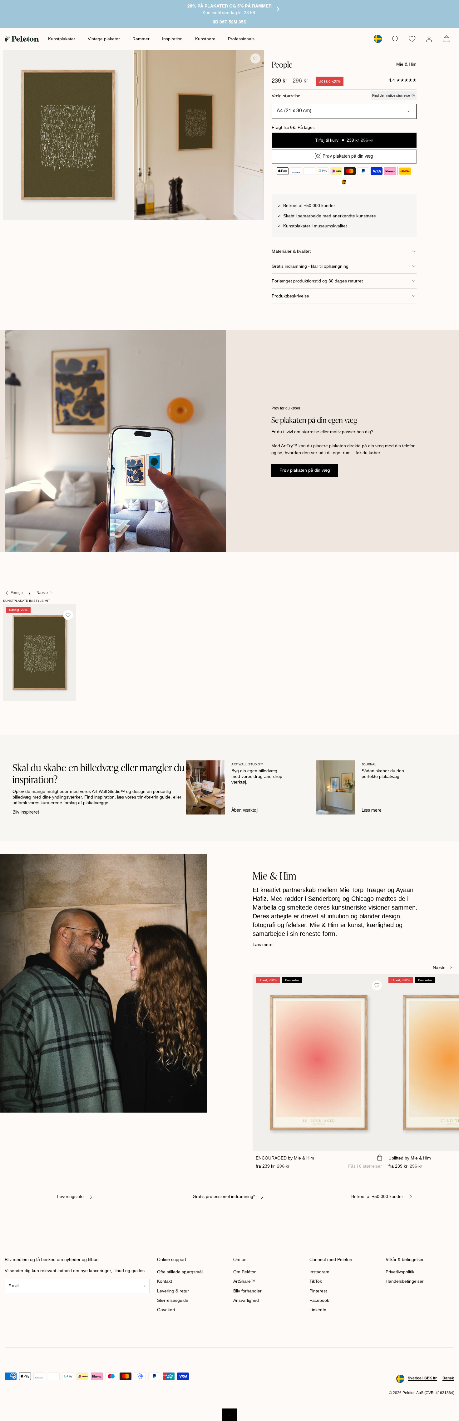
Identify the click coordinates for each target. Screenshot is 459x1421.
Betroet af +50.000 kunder (377, 1196)
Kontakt (164, 1281)
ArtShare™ (244, 1281)
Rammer (141, 38)
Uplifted (409, 1157)
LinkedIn (317, 1309)
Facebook (319, 1300)
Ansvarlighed (246, 1300)
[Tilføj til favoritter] (255, 58)
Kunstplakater (61, 38)
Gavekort (166, 1309)
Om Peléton (245, 1271)
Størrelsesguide (172, 1300)
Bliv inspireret (25, 812)
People (13, 707)
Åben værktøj (244, 810)
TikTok (315, 1281)
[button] (395, 38)
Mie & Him (406, 64)
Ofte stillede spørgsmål (180, 1271)
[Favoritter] (412, 39)
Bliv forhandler (247, 1290)
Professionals (241, 38)
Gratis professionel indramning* (224, 1196)
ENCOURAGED (285, 1157)
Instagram (319, 1271)
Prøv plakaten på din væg (304, 470)
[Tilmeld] (144, 1286)
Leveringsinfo (70, 1196)
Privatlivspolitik (400, 1271)
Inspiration (172, 38)
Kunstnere (205, 38)
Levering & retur (173, 1290)
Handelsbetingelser (405, 1281)
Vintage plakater (104, 38)
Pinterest (318, 1290)
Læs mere (372, 810)
